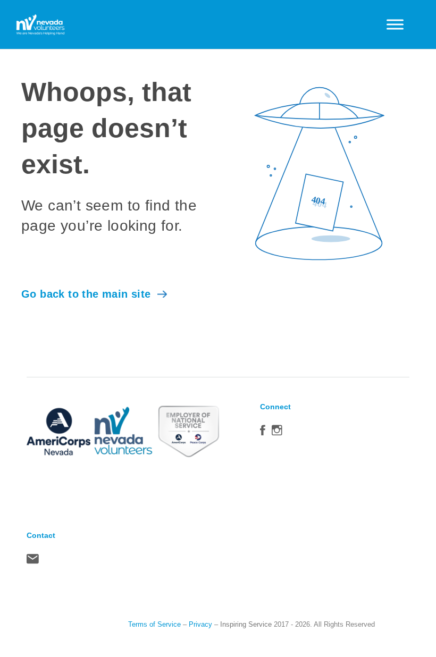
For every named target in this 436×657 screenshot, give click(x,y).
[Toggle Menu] (395, 24)
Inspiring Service (246, 624)
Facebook (262, 432)
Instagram (277, 432)
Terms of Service (154, 624)
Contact (33, 561)
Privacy (200, 624)
